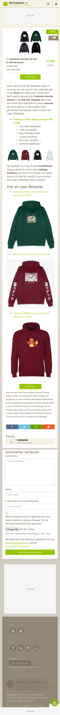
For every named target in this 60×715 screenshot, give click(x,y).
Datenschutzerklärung (16, 542)
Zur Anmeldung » (20, 663)
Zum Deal (30, 76)
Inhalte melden (14, 697)
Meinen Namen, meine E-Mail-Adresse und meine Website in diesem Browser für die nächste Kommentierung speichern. (27, 520)
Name (8, 489)
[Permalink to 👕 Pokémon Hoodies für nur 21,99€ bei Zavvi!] (30, 41)
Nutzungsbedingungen (17, 546)
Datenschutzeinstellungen (20, 701)
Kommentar (11, 456)
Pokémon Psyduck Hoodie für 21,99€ (31, 254)
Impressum (12, 694)
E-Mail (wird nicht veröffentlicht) (22, 501)
